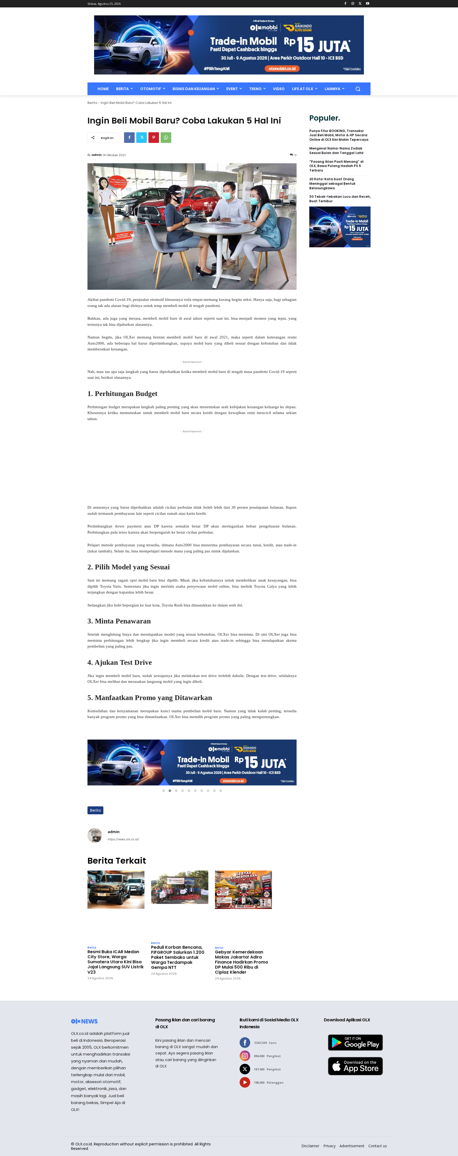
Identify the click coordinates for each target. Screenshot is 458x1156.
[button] (357, 88)
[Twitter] (360, 4)
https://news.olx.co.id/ (123, 839)
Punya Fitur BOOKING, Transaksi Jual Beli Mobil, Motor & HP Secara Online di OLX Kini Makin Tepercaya (338, 135)
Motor (219, 948)
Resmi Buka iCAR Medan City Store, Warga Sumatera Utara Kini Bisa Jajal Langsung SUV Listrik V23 (115, 962)
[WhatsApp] (166, 137)
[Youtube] (367, 4)
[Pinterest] (153, 137)
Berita (92, 102)
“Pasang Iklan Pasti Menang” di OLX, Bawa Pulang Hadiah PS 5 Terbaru (336, 166)
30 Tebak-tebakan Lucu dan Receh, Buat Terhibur (340, 199)
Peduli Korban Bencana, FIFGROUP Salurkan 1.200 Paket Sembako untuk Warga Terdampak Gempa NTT (177, 957)
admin (96, 155)
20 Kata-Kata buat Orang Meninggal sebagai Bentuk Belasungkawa (332, 183)
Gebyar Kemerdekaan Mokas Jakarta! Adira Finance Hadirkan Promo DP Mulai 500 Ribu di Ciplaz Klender (241, 962)
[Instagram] (353, 4)
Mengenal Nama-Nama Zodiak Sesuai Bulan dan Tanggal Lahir (336, 150)
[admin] (94, 835)
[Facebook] (345, 4)
